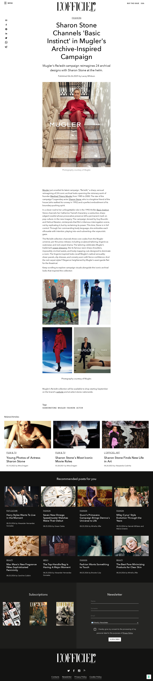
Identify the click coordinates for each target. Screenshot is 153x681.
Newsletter (67, 677)
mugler (62, 408)
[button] (73, 614)
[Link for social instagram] (79, 671)
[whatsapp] (6, 43)
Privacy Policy (128, 633)
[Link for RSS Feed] (84, 671)
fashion (71, 408)
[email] (6, 20)
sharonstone (49, 408)
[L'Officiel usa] (76, 6)
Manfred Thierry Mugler (61, 196)
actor (79, 408)
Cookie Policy (96, 677)
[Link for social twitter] (68, 671)
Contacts (55, 677)
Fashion (76, 18)
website (60, 392)
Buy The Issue (133, 3)
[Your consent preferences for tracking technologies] (149, 677)
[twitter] (6, 38)
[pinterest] (6, 29)
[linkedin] (6, 34)
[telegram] (6, 47)
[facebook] (6, 25)
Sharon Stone (75, 199)
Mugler (45, 190)
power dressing (59, 248)
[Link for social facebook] (74, 671)
